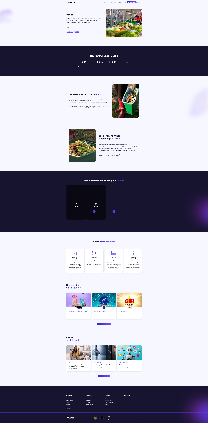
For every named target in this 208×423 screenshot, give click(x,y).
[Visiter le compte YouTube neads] (141, 417)
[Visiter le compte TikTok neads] (132, 417)
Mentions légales (108, 400)
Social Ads (68, 404)
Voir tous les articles (104, 376)
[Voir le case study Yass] (78, 300)
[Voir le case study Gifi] (129, 300)
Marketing (99, 362)
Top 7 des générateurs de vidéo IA (103, 364)
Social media (69, 398)
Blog (125, 2)
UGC (73, 362)
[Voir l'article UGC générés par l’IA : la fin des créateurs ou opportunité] (78, 352)
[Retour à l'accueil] (70, 2)
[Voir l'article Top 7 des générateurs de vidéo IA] (104, 352)
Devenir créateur (89, 404)
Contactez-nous (131, 2)
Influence (68, 402)
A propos (120, 2)
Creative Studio (69, 400)
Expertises (106, 2)
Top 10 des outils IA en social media (128, 364)
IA (69, 362)
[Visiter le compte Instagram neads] (135, 417)
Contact (106, 404)
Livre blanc (87, 402)
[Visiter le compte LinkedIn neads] (138, 417)
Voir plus (78, 317)
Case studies (114, 2)
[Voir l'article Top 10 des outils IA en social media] (129, 352)
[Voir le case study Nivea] (104, 300)
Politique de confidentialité (110, 402)
